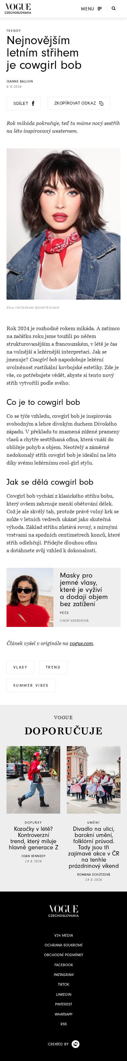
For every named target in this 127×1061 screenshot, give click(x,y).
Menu (87, 8)
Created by (58, 1044)
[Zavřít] (120, 1054)
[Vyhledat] (114, 8)
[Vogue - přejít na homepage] (18, 8)
